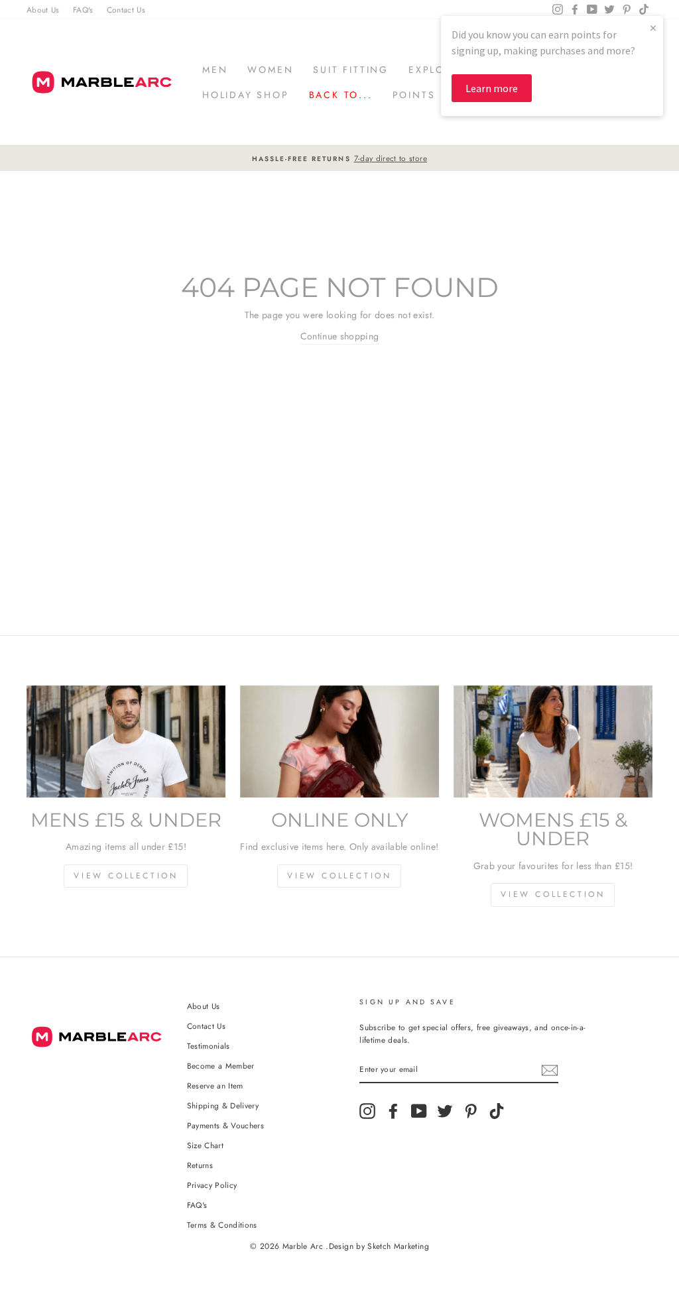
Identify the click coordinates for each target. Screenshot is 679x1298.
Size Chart (205, 1145)
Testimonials (208, 1045)
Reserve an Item (215, 1085)
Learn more (491, 88)
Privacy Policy (212, 1185)
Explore (434, 69)
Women (270, 69)
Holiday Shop (245, 94)
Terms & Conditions (222, 1224)
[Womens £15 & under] (553, 741)
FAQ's (83, 9)
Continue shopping (339, 336)
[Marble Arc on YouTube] (419, 1111)
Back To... (341, 94)
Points (414, 94)
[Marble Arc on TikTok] (497, 1111)
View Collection (126, 876)
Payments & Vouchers (226, 1125)
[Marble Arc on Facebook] (393, 1111)
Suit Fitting (351, 69)
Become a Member (221, 1065)
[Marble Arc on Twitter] (445, 1111)
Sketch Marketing (398, 1246)
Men (214, 69)
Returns (200, 1165)
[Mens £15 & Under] (126, 741)
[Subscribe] (549, 1070)
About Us (43, 9)
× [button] (653, 27)
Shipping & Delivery (223, 1105)
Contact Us (126, 9)
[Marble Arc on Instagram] (367, 1111)
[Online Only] (339, 741)
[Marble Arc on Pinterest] (471, 1111)
